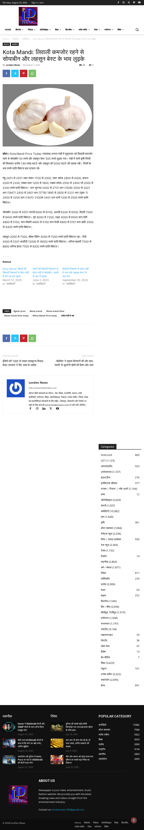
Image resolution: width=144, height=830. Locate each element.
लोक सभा (105, 646)
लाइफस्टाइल (107, 635)
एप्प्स (103, 494)
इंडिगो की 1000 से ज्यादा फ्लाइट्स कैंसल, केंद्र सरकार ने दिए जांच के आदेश (23, 363)
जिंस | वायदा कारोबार (111, 539)
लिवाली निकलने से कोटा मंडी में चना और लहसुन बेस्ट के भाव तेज (75, 272)
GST (103, 460)
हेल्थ (103, 685)
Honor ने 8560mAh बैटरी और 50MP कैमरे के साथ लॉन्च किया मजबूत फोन (31, 726)
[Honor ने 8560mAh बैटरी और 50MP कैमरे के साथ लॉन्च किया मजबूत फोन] (9, 726)
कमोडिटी (25, 38)
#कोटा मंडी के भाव (67, 315)
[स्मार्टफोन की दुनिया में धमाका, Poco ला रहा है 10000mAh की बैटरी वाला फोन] (9, 759)
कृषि (103, 522)
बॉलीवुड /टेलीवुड (108, 612)
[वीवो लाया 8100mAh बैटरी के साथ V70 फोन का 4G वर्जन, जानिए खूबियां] (9, 743)
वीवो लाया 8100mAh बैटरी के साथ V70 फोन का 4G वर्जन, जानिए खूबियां (30, 743)
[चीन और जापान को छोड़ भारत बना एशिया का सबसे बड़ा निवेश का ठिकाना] (57, 759)
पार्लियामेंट (105, 578)
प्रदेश (103, 584)
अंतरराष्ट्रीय (106, 466)
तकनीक (104, 561)
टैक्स (103, 550)
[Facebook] (118, 3)
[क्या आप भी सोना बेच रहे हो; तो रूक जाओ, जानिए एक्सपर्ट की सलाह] (57, 743)
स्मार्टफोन (105, 679)
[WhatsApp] (32, 73)
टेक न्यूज (105, 545)
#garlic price (20, 311)
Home (6, 38)
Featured (106, 455)
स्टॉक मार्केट (106, 674)
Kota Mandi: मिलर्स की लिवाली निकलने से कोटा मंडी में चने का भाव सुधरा (16, 272)
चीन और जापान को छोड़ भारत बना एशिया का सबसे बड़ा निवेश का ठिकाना (79, 759)
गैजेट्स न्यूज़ (106, 533)
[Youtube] (139, 3)
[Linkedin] (45, 408)
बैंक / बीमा (105, 606)
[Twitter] (129, 3)
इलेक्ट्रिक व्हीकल (109, 483)
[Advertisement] (97, 16)
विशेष (103, 651)
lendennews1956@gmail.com (68, 809)
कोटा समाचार (107, 528)
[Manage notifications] (134, 820)
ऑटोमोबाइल (106, 500)
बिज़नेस (16, 38)
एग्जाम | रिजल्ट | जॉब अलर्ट (114, 488)
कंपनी (103, 505)
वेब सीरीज (105, 657)
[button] (137, 29)
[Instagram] (124, 3)
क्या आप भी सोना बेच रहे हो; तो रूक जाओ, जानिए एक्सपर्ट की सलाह (78, 743)
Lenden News (13, 65)
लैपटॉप (104, 640)
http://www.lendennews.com (43, 388)
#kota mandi (36, 311)
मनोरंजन (105, 618)
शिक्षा (103, 663)
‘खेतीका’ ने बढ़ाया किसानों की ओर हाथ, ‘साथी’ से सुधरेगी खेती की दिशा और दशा (73, 363)
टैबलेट (104, 556)
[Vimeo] (134, 3)
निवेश (103, 573)
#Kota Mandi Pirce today (45, 315)
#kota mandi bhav (55, 311)
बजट (103, 590)
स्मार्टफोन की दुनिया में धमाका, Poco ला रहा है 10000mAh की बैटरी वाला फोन (30, 759)
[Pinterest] (23, 73)
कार (102, 516)
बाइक (103, 595)
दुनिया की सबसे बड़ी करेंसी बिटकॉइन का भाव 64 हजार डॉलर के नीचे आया (79, 726)
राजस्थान (105, 623)
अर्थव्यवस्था (106, 472)
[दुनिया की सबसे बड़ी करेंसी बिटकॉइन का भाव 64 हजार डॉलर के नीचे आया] (57, 726)
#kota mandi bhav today (16, 315)
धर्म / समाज (106, 567)
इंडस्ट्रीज (105, 477)
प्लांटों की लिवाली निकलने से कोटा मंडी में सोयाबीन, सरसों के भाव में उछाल (45, 272)
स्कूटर (104, 668)
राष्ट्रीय (104, 629)
